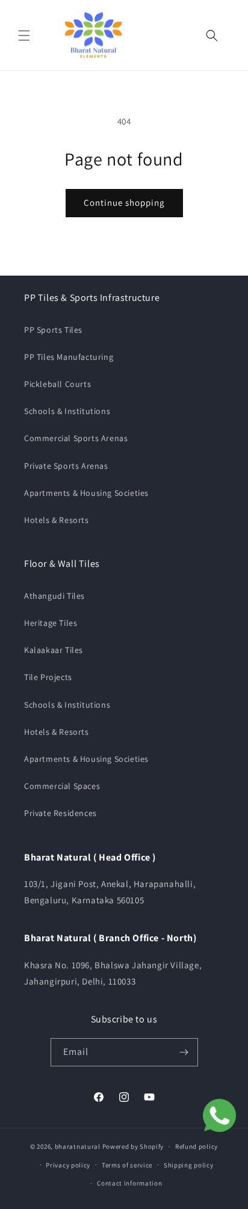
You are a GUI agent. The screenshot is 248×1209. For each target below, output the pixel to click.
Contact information (129, 1183)
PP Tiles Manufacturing (68, 356)
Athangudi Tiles (54, 595)
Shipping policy (189, 1165)
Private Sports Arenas (66, 465)
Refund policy (196, 1146)
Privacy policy (68, 1165)
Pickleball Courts (57, 384)
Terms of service (127, 1165)
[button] (24, 35)
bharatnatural (78, 1146)
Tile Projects (48, 677)
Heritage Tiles (50, 622)
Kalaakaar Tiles (53, 650)
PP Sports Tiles (53, 329)
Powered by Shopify (133, 1146)
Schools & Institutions (67, 411)
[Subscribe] (184, 1052)
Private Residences (60, 813)
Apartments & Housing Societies (86, 492)
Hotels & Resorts (56, 520)
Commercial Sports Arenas (76, 438)
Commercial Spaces (62, 786)
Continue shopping (124, 202)
